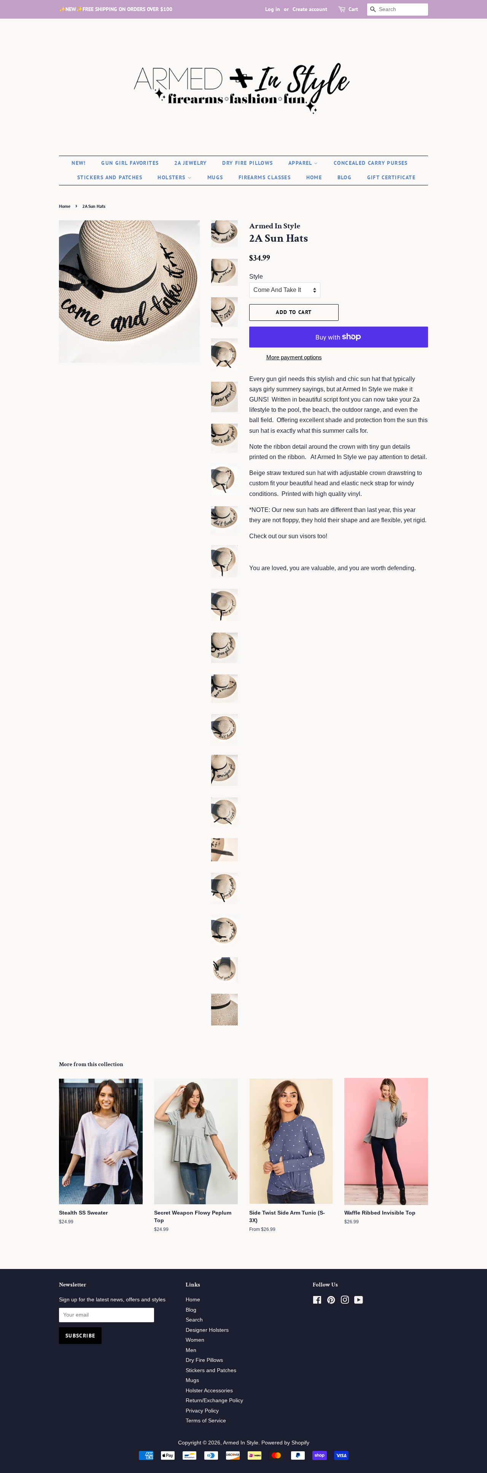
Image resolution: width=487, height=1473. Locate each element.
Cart (353, 9)
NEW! (79, 162)
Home (314, 177)
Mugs (215, 177)
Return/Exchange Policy (214, 1400)
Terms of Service (206, 1421)
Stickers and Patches (109, 177)
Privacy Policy (202, 1411)
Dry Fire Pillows (247, 162)
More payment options (294, 357)
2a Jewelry (190, 162)
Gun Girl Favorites (130, 162)
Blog (344, 177)
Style (256, 276)
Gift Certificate (391, 177)
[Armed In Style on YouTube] (358, 1301)
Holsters (173, 177)
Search (194, 1320)
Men (191, 1350)
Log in (272, 9)
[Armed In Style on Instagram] (345, 1301)
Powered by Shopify (285, 1443)
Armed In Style (240, 1443)
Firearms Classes (265, 177)
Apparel (301, 162)
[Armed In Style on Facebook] (317, 1301)
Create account (310, 9)
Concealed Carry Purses (371, 162)
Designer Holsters (207, 1330)
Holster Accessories (209, 1390)
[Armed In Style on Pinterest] (331, 1301)
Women (195, 1340)
